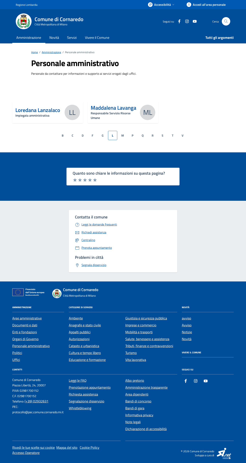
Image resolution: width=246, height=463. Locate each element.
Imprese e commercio (140, 325)
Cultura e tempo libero (85, 352)
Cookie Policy (89, 447)
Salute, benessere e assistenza (147, 339)
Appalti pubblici (80, 332)
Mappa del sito (66, 447)
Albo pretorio (134, 380)
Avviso (187, 325)
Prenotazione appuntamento (90, 387)
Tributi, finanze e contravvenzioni (149, 345)
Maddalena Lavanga (113, 108)
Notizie (187, 332)
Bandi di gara (134, 408)
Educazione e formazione (87, 359)
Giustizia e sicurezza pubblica (146, 318)
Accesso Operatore (26, 452)
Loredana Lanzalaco (37, 110)
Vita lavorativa (135, 359)
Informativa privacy (139, 415)
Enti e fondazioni (24, 332)
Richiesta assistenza (83, 394)
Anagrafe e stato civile (85, 325)
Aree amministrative (27, 318)
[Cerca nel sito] (226, 21)
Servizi (72, 37)
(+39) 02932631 (36, 401)
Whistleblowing (80, 408)
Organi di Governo (25, 339)
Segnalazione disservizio (86, 401)
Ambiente (76, 318)
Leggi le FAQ (77, 380)
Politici (17, 352)
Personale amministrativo (31, 345)
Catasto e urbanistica (84, 345)
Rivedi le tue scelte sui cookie (33, 447)
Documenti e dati (24, 325)
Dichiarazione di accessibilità (146, 428)
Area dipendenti (136, 394)
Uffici (16, 359)
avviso (186, 318)
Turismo (131, 352)
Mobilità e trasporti (139, 332)
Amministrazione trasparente (146, 387)
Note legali (133, 422)
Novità (54, 37)
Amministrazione (28, 37)
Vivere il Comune (97, 37)
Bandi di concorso (138, 401)
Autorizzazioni (79, 339)
